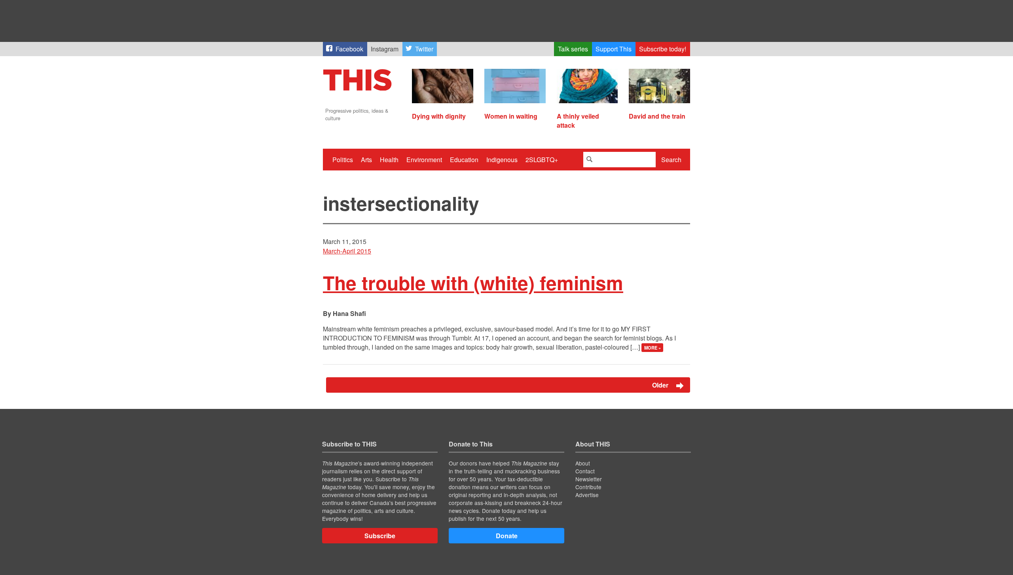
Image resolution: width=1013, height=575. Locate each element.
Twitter (424, 48)
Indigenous (502, 159)
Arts (366, 159)
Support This (614, 48)
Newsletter (588, 479)
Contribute (588, 487)
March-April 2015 (347, 250)
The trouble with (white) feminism (473, 282)
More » (652, 347)
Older (661, 385)
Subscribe (379, 535)
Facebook (349, 48)
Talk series (573, 48)
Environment (424, 159)
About (582, 463)
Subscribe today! (662, 48)
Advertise (587, 495)
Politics (342, 159)
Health (389, 159)
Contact (585, 471)
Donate (507, 535)
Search (671, 159)
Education (464, 159)
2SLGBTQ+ (541, 159)
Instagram (384, 48)
